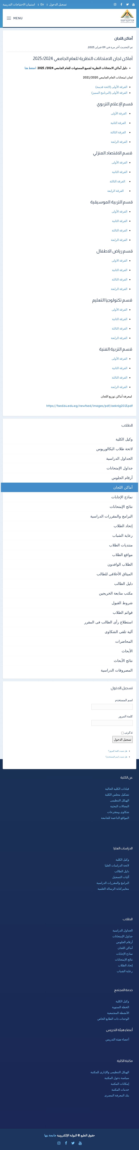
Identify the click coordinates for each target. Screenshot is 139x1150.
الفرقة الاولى (119, 260)
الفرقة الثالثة (118, 132)
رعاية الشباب (122, 535)
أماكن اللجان (123, 487)
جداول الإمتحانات (120, 468)
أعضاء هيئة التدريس (117, 1039)
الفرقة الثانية (118, 123)
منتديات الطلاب (121, 545)
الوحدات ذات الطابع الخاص (113, 1018)
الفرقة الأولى (119, 113)
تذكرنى (128, 732)
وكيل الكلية (124, 439)
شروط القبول (122, 603)
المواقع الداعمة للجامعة (115, 818)
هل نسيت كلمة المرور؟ (117, 751)
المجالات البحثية (119, 806)
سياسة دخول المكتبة (116, 1078)
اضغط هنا (30, 68)
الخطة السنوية (120, 1007)
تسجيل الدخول (58, 4)
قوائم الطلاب (123, 612)
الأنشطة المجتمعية (118, 1013)
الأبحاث (127, 651)
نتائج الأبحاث (123, 660)
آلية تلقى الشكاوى (119, 631)
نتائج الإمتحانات (121, 506)
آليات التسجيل (120, 877)
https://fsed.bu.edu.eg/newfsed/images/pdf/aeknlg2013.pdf (89, 406)
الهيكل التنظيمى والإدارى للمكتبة (109, 1072)
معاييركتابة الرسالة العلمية (113, 888)
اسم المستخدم (124, 700)
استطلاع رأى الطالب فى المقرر (108, 622)
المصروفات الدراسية (117, 670)
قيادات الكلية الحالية (117, 789)
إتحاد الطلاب (123, 526)
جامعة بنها (50, 1135)
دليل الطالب (123, 583)
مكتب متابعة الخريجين (116, 593)
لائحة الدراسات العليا (117, 865)
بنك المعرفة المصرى (116, 1095)
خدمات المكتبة (120, 1089)
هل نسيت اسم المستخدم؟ (116, 756)
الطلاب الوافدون (120, 564)
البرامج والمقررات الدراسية (111, 516)
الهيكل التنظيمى (119, 800)
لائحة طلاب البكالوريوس (114, 448)
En (42, 4)
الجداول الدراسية (119, 458)
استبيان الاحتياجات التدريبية (19, 4)
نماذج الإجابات (122, 497)
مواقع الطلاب (122, 554)
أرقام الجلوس (122, 477)
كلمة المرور (126, 716)
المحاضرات (124, 641)
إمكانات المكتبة (120, 1084)
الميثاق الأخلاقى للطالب (115, 574)
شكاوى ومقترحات (118, 812)
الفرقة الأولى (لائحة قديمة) (111, 87)
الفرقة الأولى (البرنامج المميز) (109, 92)
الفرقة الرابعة (118, 142)
